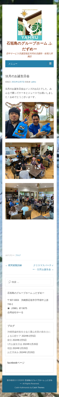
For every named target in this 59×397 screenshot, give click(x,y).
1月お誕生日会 (14, 344)
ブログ (18, 255)
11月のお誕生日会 (17, 76)
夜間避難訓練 (13, 265)
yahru (33, 82)
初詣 (9, 348)
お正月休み (13, 352)
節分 (9, 340)
